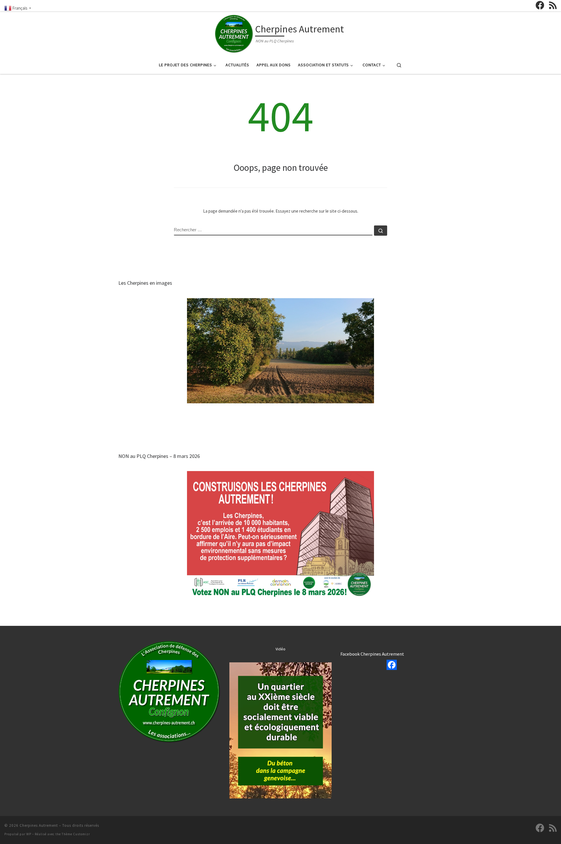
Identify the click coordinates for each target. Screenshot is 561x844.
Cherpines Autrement (39, 825)
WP (28, 834)
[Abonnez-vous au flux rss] (553, 5)
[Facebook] (392, 665)
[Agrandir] (213, 649)
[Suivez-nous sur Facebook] (540, 5)
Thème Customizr (76, 834)
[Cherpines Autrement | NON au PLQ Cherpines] (234, 33)
